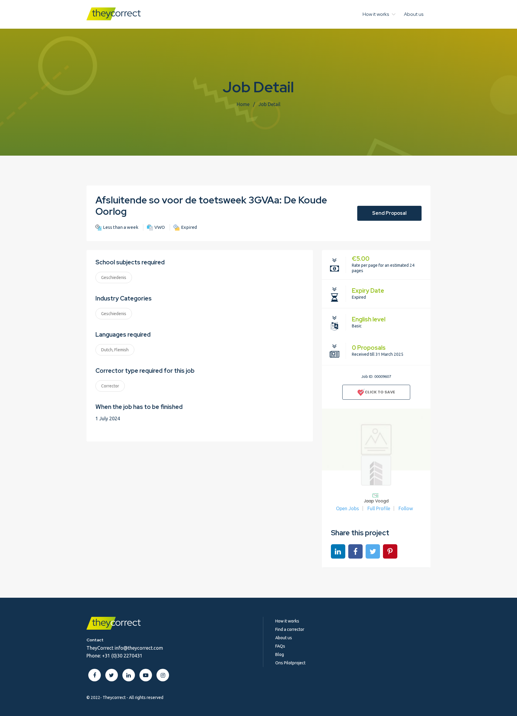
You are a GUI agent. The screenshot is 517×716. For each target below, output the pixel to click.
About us (413, 14)
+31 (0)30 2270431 (122, 655)
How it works (376, 14)
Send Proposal (389, 213)
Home (243, 104)
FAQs (280, 646)
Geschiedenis (113, 277)
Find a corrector (289, 629)
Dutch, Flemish (115, 349)
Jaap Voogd (376, 501)
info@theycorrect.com (139, 648)
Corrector (110, 386)
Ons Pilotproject (290, 662)
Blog (279, 654)
